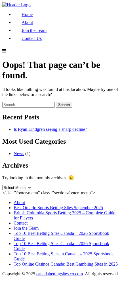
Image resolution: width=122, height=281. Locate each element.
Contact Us (32, 38)
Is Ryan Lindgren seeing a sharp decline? (50, 129)
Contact (21, 223)
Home (27, 14)
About (27, 22)
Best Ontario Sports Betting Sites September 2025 (58, 207)
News (19, 153)
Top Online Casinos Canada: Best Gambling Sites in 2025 (66, 264)
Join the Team (34, 30)
